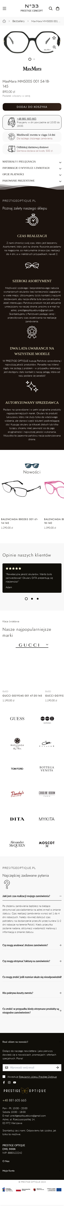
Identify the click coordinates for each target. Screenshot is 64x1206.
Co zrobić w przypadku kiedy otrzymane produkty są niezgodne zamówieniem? (30, 1010)
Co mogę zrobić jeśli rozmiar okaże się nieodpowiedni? (32, 976)
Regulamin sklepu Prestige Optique (38, 1076)
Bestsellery (18, 21)
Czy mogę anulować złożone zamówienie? (25, 945)
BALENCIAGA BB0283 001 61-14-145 (19, 521)
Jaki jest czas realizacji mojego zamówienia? (26, 896)
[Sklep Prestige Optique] (32, 8)
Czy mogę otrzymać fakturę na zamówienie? (26, 961)
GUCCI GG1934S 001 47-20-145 (22, 695)
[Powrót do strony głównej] (4, 21)
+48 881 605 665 (26, 118)
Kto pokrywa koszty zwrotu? (17, 992)
